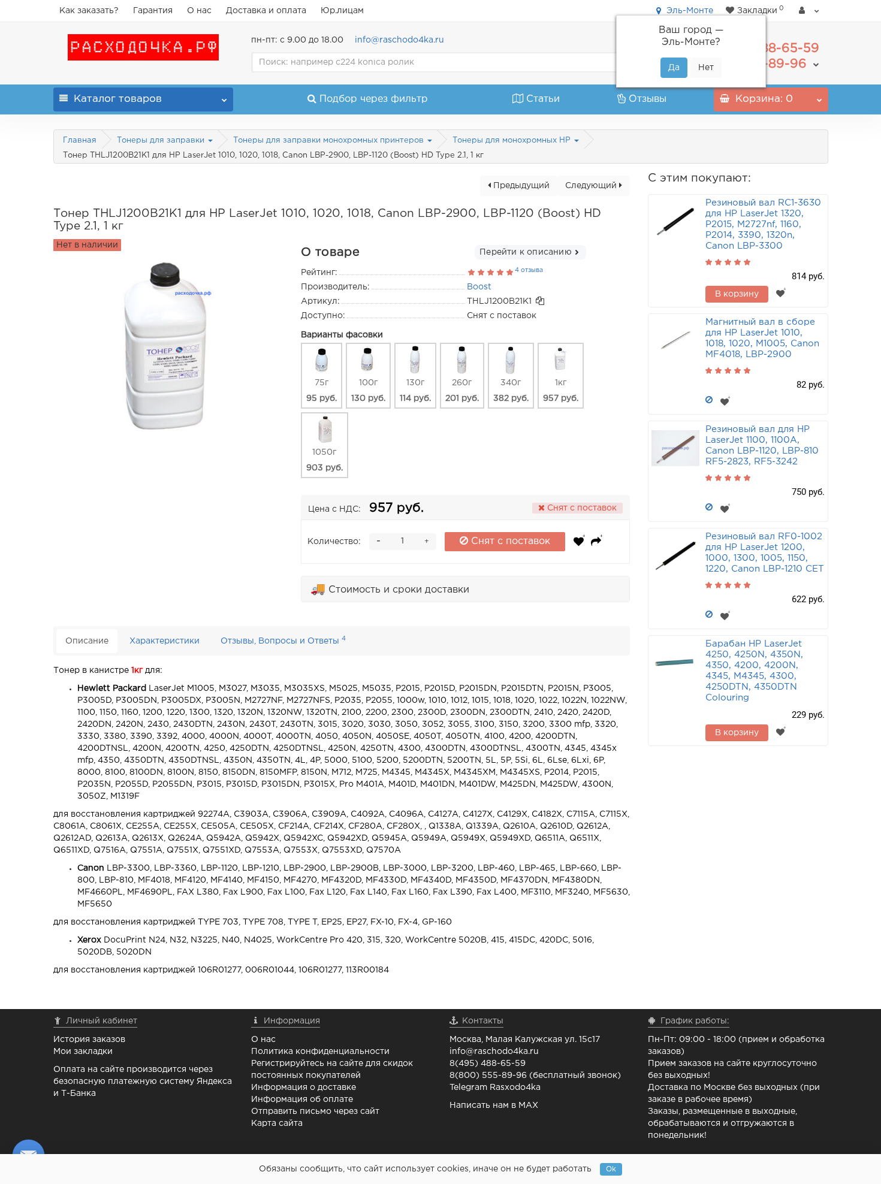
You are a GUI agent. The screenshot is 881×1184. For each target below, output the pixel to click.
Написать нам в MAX (493, 1105)
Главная (79, 140)
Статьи (543, 99)
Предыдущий (520, 185)
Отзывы (647, 99)
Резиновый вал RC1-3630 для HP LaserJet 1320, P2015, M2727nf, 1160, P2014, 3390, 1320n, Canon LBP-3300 (763, 224)
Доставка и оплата (266, 10)
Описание (86, 641)
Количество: (334, 541)
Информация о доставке (303, 1087)
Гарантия (153, 10)
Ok (611, 1169)
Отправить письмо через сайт (315, 1111)
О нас (199, 10)
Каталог (118, 99)
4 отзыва (529, 270)
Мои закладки (83, 1051)
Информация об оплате (302, 1099)
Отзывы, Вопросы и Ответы (283, 640)
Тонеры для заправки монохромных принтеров (329, 140)
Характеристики (164, 641)
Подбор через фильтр (373, 99)
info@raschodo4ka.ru (399, 40)
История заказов (89, 1039)
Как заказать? (89, 10)
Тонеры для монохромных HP (512, 140)
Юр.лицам (342, 10)
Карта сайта (277, 1123)
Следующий (592, 185)
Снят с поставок (509, 541)
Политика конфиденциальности (320, 1051)
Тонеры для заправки (162, 140)
